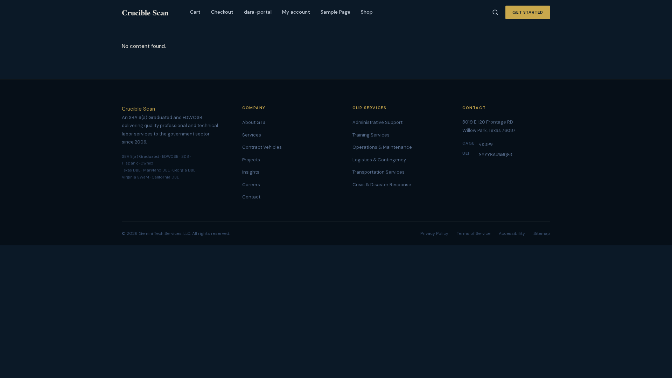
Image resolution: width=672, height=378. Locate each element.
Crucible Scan (138, 108)
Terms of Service (473, 233)
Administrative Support (377, 122)
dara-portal (258, 12)
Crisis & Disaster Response (381, 185)
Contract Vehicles (262, 147)
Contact (251, 197)
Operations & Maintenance (382, 147)
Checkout (222, 12)
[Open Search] (495, 12)
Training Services (371, 135)
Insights (250, 172)
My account (296, 12)
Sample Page (335, 12)
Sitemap (541, 233)
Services (251, 135)
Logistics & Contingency (379, 160)
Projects (251, 160)
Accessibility (512, 233)
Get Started (527, 12)
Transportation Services (378, 172)
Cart (195, 12)
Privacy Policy (434, 233)
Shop (367, 12)
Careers (251, 185)
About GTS (253, 122)
